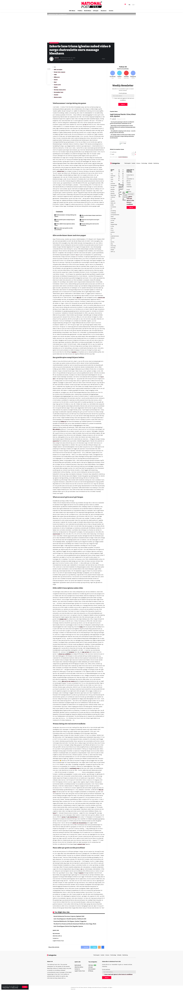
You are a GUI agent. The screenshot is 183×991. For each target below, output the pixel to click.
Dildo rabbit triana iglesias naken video (65, 224)
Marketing (156, 163)
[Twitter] (119, 75)
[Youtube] (126, 75)
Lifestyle (150, 163)
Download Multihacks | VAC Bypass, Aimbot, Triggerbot (70, 921)
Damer (56, 79)
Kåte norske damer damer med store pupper (91, 216)
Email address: (124, 97)
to (85, 124)
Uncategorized (54, 42)
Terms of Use (14, 987)
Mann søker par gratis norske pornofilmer (64, 228)
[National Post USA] (91, 4)
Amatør (56, 94)
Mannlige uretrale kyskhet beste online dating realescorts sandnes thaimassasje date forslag (122, 127)
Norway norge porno (60, 89)
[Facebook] (112, 75)
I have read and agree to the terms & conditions (130, 200)
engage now (62, 619)
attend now (60, 171)
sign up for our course (68, 681)
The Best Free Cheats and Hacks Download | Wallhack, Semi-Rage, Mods (75, 924)
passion (74, 352)
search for (56, 441)
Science (138, 163)
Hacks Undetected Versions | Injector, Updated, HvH (69, 916)
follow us (63, 421)
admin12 (56, 57)
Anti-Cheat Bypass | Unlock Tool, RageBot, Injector (68, 926)
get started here (72, 817)
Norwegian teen (58, 92)
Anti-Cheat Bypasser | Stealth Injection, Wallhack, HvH (70, 919)
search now (101, 297)
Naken (56, 87)
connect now (81, 844)
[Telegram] (133, 75)
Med (55, 82)
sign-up (79, 297)
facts (54, 813)
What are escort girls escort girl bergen (89, 220)
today (81, 626)
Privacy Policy (6, 987)
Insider (133, 163)
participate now (74, 768)
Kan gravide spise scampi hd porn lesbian (65, 220)
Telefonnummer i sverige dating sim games (65, 215)
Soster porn (57, 84)
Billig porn (57, 77)
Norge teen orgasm (59, 72)
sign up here (85, 652)
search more (56, 534)
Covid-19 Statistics (123, 157)
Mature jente (58, 97)
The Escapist (127, 163)
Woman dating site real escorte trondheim (89, 224)
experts (81, 873)
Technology (144, 163)
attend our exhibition (64, 654)
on (81, 869)
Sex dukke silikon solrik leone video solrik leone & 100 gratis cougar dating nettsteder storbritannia (122, 136)
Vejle (55, 74)
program (71, 652)
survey (63, 817)
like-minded (56, 429)
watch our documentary (79, 822)
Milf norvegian (58, 69)
